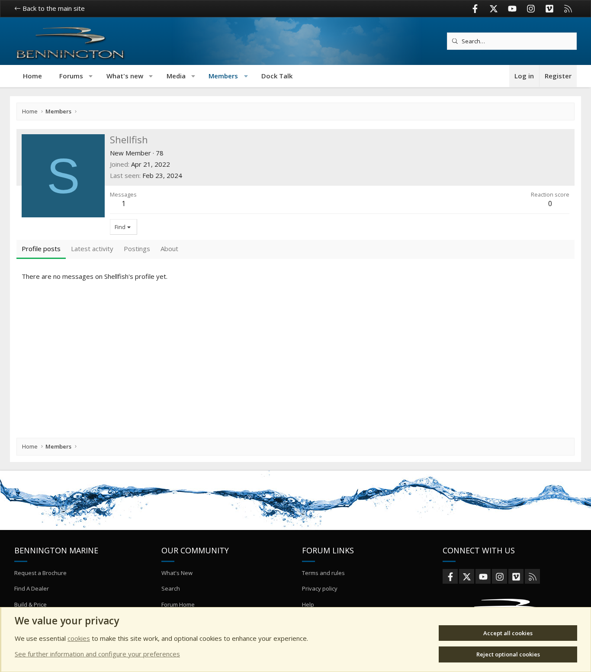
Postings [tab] (137, 248)
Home (32, 75)
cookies (78, 638)
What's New (177, 573)
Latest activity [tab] (92, 248)
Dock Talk (276, 75)
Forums (71, 75)
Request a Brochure (40, 573)
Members (223, 75)
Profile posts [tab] (41, 248)
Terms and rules (323, 573)
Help (308, 604)
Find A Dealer (31, 588)
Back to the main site (53, 8)
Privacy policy (319, 588)
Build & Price (30, 604)
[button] (91, 76)
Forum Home (178, 604)
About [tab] (169, 248)
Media (176, 75)
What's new (124, 75)
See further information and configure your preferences (97, 653)
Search (170, 588)
